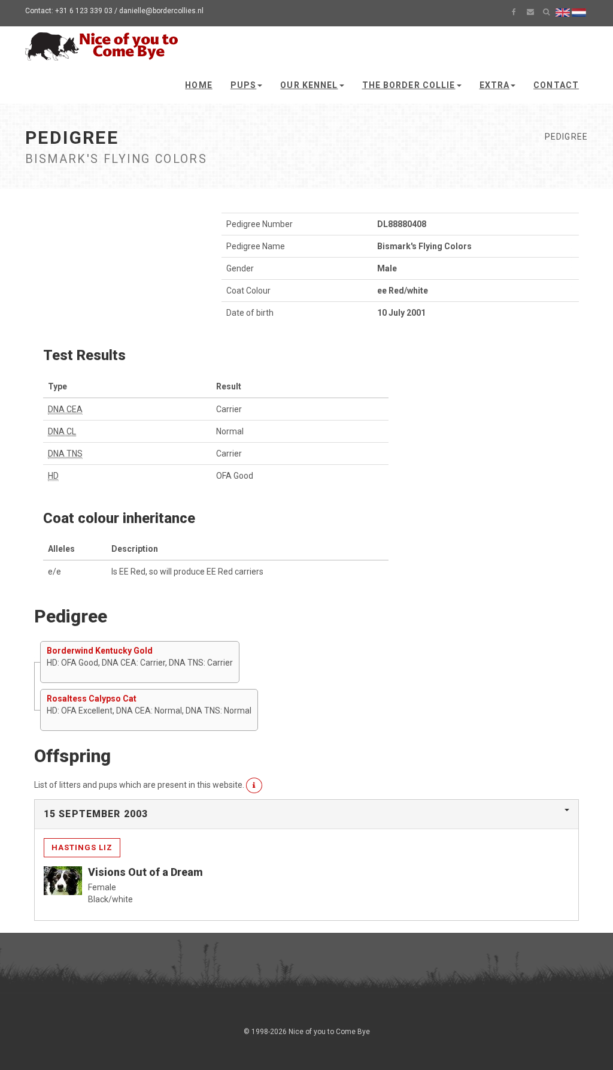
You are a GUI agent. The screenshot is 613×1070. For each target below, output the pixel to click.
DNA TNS (65, 453)
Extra (495, 85)
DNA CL (62, 431)
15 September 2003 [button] (96, 814)
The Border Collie (409, 85)
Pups (243, 85)
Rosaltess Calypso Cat (91, 698)
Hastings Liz (82, 847)
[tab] (306, 814)
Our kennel (309, 85)
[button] (254, 785)
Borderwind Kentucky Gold (100, 650)
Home (198, 85)
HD (53, 475)
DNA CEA (65, 409)
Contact (556, 85)
